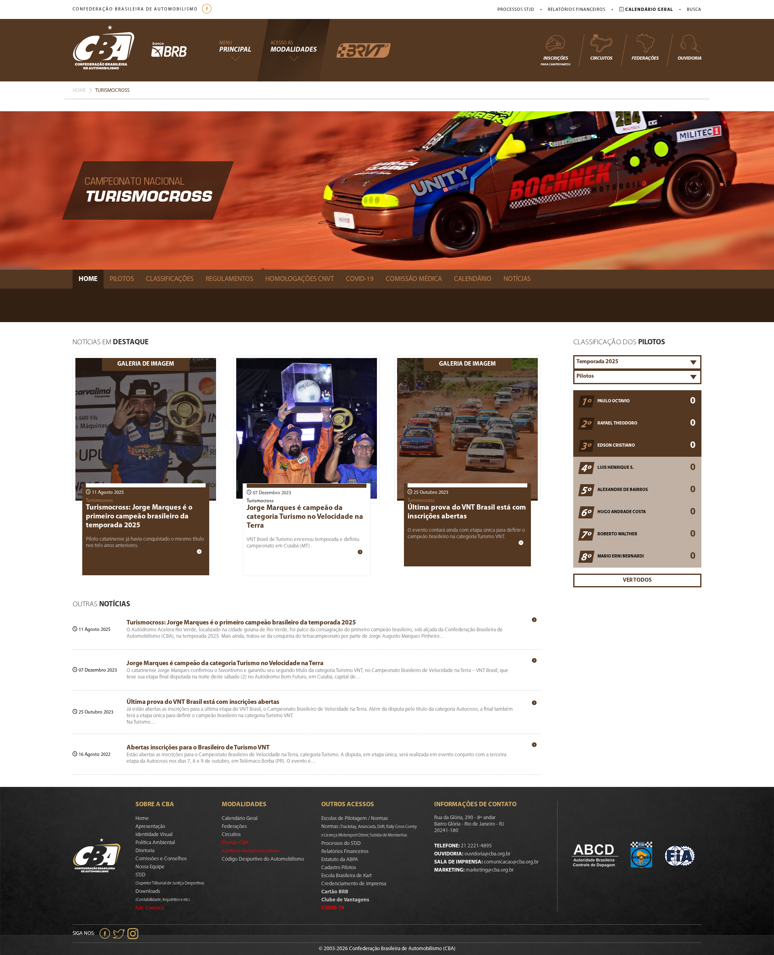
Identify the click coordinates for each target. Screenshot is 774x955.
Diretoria (144, 850)
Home (79, 90)
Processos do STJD (341, 843)
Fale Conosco (149, 908)
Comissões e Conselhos (161, 858)
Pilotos (122, 279)
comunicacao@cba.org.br (511, 862)
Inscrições (555, 61)
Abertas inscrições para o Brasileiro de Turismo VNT (198, 748)
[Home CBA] (112, 50)
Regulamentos (229, 279)
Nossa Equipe (149, 867)
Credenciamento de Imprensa (353, 883)
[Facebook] (208, 9)
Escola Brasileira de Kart (346, 875)
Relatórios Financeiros (576, 10)
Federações (645, 58)
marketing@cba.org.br (490, 870)
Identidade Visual (154, 834)
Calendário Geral (240, 818)
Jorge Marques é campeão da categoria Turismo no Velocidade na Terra (305, 517)
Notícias (517, 279)
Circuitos (601, 58)
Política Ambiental (155, 842)
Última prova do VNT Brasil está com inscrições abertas (203, 702)
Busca (694, 10)
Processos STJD (515, 10)
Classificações (170, 279)
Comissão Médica (414, 279)
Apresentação (150, 826)
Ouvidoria (689, 58)
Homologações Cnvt (299, 279)
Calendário (472, 279)
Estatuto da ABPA (339, 859)
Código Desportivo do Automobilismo (263, 859)
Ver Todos (637, 580)
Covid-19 (360, 279)
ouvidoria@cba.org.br (487, 854)
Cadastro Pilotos (338, 867)
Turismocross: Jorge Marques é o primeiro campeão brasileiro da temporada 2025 (139, 516)
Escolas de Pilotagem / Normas (354, 818)
